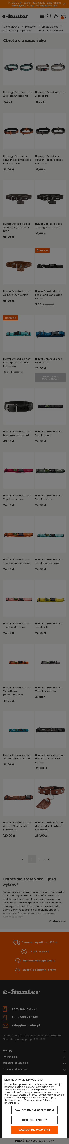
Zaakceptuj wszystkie (34, 1130)
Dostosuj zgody (34, 1120)
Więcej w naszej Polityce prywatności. (27, 1101)
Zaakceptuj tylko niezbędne (34, 1110)
